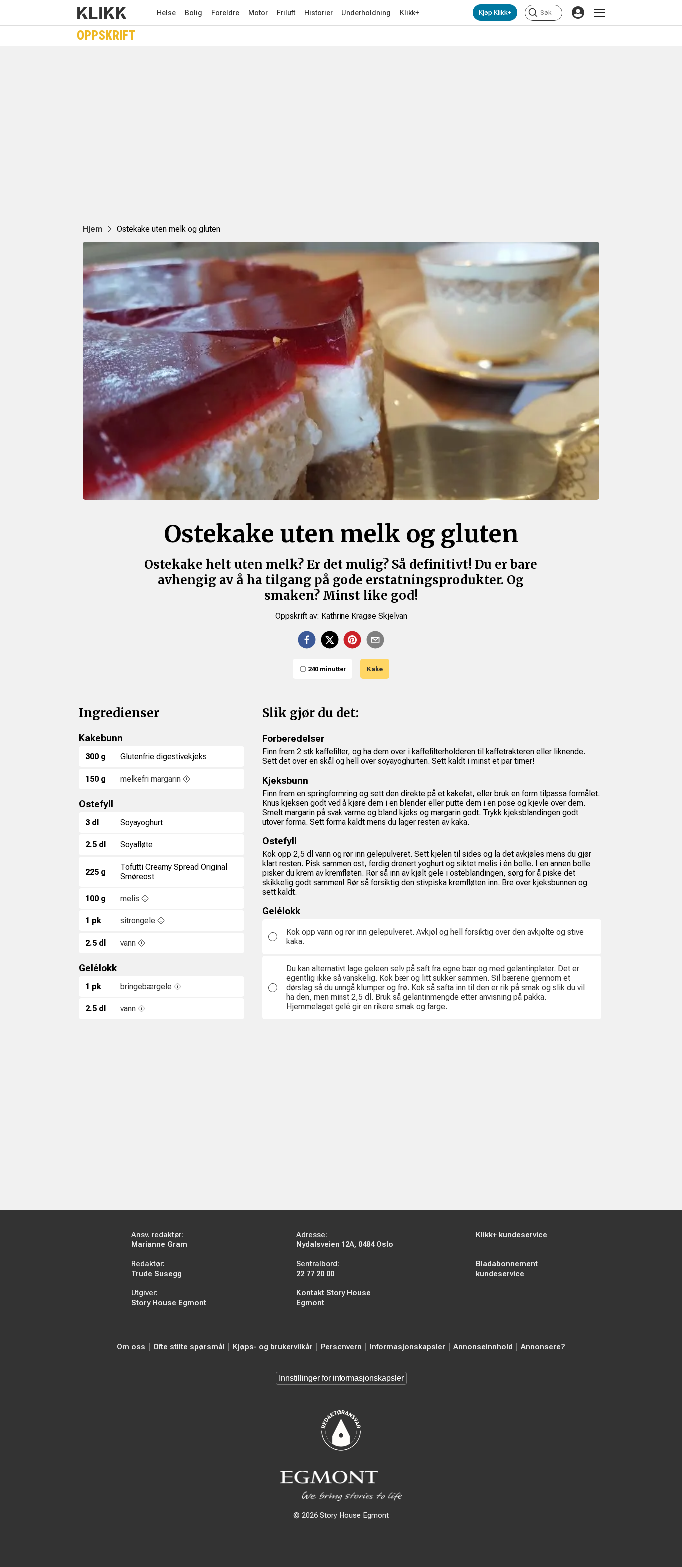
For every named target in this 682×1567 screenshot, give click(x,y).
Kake (375, 668)
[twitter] (330, 640)
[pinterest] (352, 640)
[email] (375, 640)
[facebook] (307, 640)
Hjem (92, 229)
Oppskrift (106, 35)
